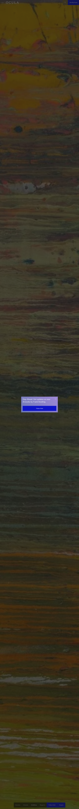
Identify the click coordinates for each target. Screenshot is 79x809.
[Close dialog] (55, 399)
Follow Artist (39, 408)
